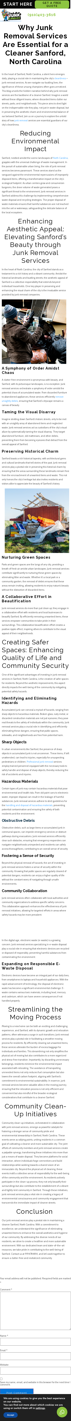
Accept (10, 1415)
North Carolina (60, 158)
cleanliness (60, 78)
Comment (6, 1290)
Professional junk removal (40, 761)
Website (4, 1365)
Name (4, 1336)
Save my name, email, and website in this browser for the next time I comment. (35, 1383)
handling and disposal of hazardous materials (29, 805)
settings (40, 1408)
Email (3, 1350)
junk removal (21, 120)
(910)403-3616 (42, 15)
